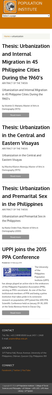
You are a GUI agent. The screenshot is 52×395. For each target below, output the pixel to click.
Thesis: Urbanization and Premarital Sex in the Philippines (26, 196)
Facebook (6, 370)
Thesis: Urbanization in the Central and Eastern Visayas (26, 135)
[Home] (10, 12)
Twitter (16, 370)
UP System (29, 391)
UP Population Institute (25, 386)
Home (7, 36)
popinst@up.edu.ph (18, 338)
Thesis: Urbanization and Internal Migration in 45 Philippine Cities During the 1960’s (26, 62)
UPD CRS (35, 388)
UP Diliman (26, 388)
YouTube (26, 370)
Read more (19, 115)
